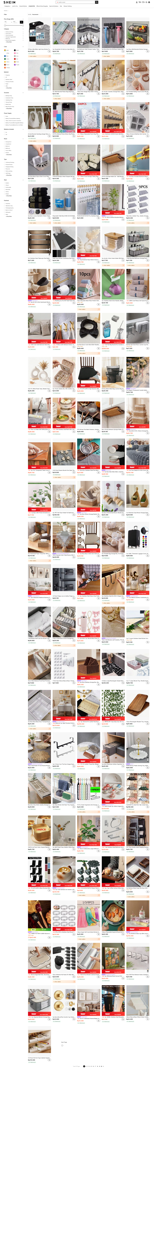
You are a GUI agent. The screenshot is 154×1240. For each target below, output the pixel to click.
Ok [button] (21, 22)
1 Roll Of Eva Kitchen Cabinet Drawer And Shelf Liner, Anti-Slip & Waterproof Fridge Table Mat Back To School (88, 974)
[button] (146, 2)
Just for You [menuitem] (15, 6)
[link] (140, 2)
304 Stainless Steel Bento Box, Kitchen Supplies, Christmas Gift (64, 429)
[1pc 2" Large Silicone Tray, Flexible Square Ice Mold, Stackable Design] (137, 664)
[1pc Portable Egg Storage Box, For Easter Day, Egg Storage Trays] (113, 537)
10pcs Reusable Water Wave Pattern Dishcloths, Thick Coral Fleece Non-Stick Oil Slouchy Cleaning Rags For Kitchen (88, 300)
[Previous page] (82, 1066)
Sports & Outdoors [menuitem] (53, 6)
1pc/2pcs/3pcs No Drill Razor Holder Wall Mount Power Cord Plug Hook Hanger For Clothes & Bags (113, 49)
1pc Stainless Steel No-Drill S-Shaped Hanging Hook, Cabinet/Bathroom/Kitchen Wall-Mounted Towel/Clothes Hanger (113, 596)
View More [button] (9, 42)
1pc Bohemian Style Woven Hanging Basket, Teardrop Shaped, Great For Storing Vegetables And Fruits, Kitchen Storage (137, 512)
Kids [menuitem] (61, 6)
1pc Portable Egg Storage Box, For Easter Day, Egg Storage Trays (113, 553)
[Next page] (103, 1066)
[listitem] (39, 37)
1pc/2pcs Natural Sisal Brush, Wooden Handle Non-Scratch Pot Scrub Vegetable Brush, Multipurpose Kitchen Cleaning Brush (113, 512)
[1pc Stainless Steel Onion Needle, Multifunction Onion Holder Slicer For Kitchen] (113, 284)
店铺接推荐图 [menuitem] (32, 6)
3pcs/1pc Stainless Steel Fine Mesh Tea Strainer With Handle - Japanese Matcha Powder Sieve (88, 470)
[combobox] (34, 14)
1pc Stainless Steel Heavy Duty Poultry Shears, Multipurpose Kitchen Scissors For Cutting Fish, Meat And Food (88, 596)
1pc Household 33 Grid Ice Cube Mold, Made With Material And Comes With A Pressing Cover (64, 49)
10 (101, 1066)
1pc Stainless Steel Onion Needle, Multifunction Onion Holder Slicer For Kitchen (113, 300)
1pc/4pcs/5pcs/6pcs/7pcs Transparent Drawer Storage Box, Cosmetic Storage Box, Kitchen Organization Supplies (39, 721)
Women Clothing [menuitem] (68, 6)
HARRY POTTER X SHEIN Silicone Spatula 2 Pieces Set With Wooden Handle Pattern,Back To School (39, 933)
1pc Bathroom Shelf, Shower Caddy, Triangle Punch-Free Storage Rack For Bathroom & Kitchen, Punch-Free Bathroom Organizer (88, 49)
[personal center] (137, 2)
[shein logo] (9, 2)
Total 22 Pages (76, 1066)
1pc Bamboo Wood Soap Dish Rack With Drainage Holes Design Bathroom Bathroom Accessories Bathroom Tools (137, 888)
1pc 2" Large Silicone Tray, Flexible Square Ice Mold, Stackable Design (137, 680)
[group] (14, 31)
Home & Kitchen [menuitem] (23, 6)
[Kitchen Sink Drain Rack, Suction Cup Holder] (137, 328)
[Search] (96, 2)
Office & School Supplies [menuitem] (42, 6)
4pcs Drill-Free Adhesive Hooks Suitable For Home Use (137, 974)
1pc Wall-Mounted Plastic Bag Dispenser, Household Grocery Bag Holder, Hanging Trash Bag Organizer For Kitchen (64, 91)
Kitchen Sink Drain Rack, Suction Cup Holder (137, 344)
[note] (32, 53)
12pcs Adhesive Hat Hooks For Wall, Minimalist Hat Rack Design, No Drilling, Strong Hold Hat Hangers (64, 974)
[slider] (5, 25)
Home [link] (5, 10)
